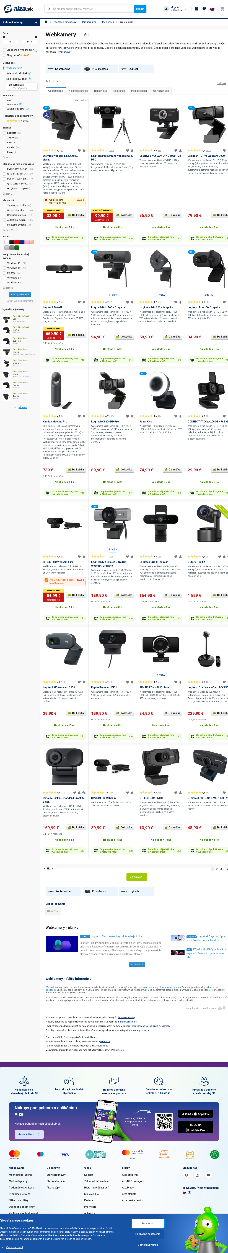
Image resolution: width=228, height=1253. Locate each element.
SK (189, 1192)
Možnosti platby (18, 1181)
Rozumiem (147, 1223)
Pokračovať (64, 51)
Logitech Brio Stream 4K (153, 562)
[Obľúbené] (204, 9)
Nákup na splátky (18, 1200)
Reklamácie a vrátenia (22, 1187)
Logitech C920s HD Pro (105, 421)
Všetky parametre (20, 294)
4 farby (161, 675)
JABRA (11, 137)
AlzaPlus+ (128, 1187)
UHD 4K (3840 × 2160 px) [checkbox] (18, 174)
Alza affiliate (129, 1194)
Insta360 (11, 142)
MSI (189, 950)
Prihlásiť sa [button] (176, 10)
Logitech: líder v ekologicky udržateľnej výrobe (116, 936)
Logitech (11, 133)
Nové (9, 100)
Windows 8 (13, 277)
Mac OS (11, 272)
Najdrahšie (119, 90)
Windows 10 (13, 263)
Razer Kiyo (145, 421)
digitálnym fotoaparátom (168, 987)
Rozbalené (12, 104)
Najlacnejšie (101, 90)
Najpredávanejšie (78, 90)
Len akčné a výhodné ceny (20, 50)
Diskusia (221, 83)
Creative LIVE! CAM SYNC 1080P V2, (160, 155)
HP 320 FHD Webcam (103, 798)
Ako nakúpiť (53, 1187)
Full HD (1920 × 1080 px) (19, 169)
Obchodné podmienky (22, 1206)
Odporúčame (55, 90)
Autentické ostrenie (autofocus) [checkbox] (18, 220)
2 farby (113, 549)
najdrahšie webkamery (126, 1022)
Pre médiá (90, 1206)
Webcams (105, 1041)
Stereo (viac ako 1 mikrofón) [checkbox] (18, 210)
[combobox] (89, 9)
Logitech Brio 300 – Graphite (156, 307)
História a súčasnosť (96, 1187)
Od (4, 37)
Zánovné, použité (15, 109)
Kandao (11, 147)
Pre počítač (108, 22)
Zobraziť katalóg (13, 22)
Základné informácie (96, 1181)
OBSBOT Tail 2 (196, 562)
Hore (50, 868)
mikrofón (210, 987)
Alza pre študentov (133, 1200)
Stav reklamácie (56, 1181)
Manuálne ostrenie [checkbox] (16, 224)
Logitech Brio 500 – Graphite (108, 307)
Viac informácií (14, 1247)
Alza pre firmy (130, 1174)
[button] (64, 201)
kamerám (143, 987)
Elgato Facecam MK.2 (104, 687)
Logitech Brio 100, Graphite (204, 307)
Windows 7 (13, 282)
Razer (10, 152)
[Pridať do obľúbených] (79, 150)
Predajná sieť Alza (19, 1194)
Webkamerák (117, 1050)
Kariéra (88, 1200)
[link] (20, 407)
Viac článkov (136, 964)
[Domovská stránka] (46, 22)
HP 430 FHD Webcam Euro (58, 562)
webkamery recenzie (139, 1030)
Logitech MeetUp (53, 307)
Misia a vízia (91, 1194)
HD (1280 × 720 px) (17, 188)
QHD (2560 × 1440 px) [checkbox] (18, 183)
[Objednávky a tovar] (196, 9)
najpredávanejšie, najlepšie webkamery (151, 1026)
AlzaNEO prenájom (133, 1181)
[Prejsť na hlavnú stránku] (18, 8)
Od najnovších (161, 90)
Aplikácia (89, 1213)
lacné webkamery (126, 1017)
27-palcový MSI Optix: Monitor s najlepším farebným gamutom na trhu (207, 953)
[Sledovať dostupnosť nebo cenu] (84, 150)
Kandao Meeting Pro (55, 421)
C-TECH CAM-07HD (151, 798)
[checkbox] (20, 50)
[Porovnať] (84, 792)
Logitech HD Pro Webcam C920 (206, 155)
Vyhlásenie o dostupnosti (23, 1213)
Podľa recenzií (139, 90)
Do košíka (78, 215)
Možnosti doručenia (20, 1174)
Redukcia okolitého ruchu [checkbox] (18, 215)
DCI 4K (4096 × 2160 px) (19, 178)
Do (36, 37)
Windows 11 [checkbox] (13, 268)
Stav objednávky (56, 1174)
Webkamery (126, 22)
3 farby (113, 295)
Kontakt (88, 1174)
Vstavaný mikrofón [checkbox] (17, 205)
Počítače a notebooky (65, 22)
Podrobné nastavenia (147, 1234)
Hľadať (140, 8)
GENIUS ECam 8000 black (154, 687)
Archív (54, 911)
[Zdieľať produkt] (86, 35)
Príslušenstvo (89, 22)
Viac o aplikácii (26, 1134)
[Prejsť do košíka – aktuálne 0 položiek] (222, 9)
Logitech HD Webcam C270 (59, 687)
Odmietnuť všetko (148, 1244)
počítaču (50, 990)
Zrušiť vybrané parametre (20, 300)
